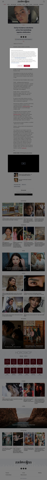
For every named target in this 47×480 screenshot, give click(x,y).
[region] (24, 58)
